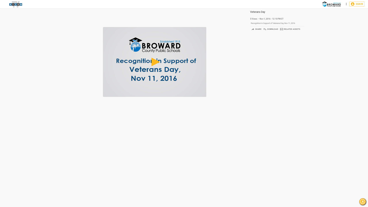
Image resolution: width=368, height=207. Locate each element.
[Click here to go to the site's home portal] (16, 4)
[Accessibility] (362, 201)
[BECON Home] (332, 4)
